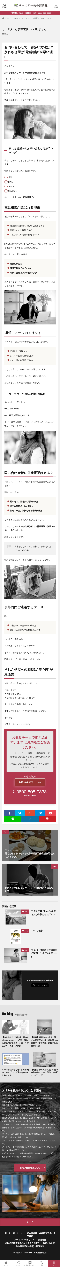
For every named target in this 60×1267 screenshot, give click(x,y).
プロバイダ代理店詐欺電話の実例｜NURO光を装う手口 (44, 953)
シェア (18, 1265)
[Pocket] (50, 813)
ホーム (6, 1265)
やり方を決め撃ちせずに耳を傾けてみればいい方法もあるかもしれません (15, 1072)
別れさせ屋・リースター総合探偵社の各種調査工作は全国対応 (30, 1234)
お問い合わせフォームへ (30, 782)
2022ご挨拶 (37, 930)
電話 (41, 1265)
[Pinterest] (47, 819)
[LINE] (12, 819)
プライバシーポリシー (24, 1239)
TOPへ (54, 1265)
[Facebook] (9, 813)
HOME (7, 18)
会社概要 (42, 1239)
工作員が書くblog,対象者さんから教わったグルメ (43, 913)
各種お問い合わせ (30, 1265)
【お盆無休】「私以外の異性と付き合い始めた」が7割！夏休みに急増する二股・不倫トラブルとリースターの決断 (15, 1041)
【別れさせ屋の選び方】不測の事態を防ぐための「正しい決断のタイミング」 (44, 1072)
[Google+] (30, 813)
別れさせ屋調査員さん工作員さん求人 (22, 1243)
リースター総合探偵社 (37, 1252)
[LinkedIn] (29, 819)
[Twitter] (20, 813)
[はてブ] (40, 813)
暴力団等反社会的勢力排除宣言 (30, 1246)
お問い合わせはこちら (30, 1167)
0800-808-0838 (31, 791)
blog (16, 18)
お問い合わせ (49, 1243)
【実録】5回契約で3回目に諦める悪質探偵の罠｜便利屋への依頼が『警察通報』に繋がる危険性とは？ (44, 1041)
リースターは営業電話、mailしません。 (37, 18)
